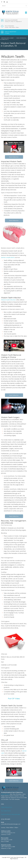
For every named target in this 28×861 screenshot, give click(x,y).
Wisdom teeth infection (8, 300)
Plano (8, 794)
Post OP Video (14, 698)
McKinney (3, 794)
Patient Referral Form (6, 807)
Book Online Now (14, 157)
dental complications (8, 257)
